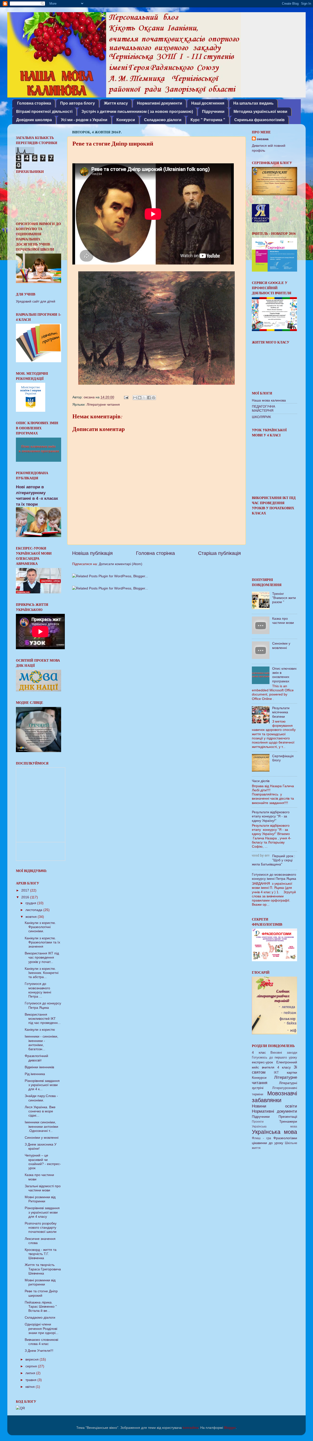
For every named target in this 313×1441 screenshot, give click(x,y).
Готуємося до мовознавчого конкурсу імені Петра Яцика (274, 876)
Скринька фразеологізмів (259, 120)
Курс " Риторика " (207, 120)
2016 (25, 897)
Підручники (213, 111)
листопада (34, 910)
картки (292, 1072)
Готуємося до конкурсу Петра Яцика (43, 1005)
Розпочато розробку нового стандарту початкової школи (40, 1227)
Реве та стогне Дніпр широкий (41, 1293)
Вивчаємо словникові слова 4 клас (41, 1342)
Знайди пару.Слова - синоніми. (41, 1098)
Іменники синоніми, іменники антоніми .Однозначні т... (41, 1126)
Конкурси (125, 120)
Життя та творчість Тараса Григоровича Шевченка (43, 1269)
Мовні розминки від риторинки (40, 1282)
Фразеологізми (285, 1138)
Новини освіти (274, 1106)
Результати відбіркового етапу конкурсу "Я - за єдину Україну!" (271, 816)
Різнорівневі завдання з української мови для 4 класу (42, 1212)
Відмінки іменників (39, 1067)
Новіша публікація (92, 553)
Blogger (230, 1428)
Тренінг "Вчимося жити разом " (284, 598)
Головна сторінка (34, 103)
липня (30, 1373)
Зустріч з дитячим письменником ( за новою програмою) (137, 111)
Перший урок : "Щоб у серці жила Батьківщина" (273, 860)
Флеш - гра (261, 1138)
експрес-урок (262, 1062)
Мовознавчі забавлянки (274, 1096)
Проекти (258, 1121)
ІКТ (276, 1072)
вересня (32, 1359)
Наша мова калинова (269, 400)
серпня (31, 1366)
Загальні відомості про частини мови (43, 1188)
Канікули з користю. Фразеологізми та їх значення (42, 942)
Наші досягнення (207, 103)
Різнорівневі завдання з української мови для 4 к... (42, 1085)
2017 (25, 890)
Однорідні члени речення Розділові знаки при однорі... (41, 1328)
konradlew (190, 1428)
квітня (30, 1387)
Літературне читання (103, 404)
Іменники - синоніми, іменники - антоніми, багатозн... (41, 1042)
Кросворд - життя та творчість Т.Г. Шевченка (40, 1254)
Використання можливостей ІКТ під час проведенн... (43, 1018)
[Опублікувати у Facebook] (148, 397)
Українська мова (274, 1126)
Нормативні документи (159, 103)
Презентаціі (288, 1116)
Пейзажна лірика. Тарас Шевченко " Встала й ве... (41, 1306)
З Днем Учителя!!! (39, 1351)
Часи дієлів (260, 781)
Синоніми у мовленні (41, 1137)
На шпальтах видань (253, 103)
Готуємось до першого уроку (274, 1057)
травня (31, 1380)
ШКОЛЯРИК (261, 417)
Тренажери (288, 1121)
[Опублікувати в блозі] (139, 397)
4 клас (259, 1052)
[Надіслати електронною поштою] (135, 397)
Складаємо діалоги (162, 120)
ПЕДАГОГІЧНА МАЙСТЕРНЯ (263, 408)
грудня (31, 903)
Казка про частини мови (283, 621)
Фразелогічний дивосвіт (36, 1058)
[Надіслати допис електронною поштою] (125, 397)
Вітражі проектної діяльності (44, 111)
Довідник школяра (34, 120)
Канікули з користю (40, 1029)
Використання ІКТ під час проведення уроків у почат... (42, 957)
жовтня (31, 917)
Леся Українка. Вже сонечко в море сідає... (40, 1111)
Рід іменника (35, 1074)
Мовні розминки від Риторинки (40, 1199)
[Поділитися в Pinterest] (153, 397)
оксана (262, 139)
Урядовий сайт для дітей (35, 301)
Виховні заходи (283, 1052)
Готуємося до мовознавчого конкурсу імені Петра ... (38, 990)
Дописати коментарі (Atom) (120, 564)
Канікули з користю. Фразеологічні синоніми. (40, 927)
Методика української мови (260, 111)
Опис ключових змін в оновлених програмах (284, 675)
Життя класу (116, 103)
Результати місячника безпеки (281, 712)
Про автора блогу (77, 103)
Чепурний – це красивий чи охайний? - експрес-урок (43, 1161)
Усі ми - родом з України (84, 120)
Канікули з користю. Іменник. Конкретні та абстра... (41, 973)
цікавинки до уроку (267, 1143)
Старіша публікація (219, 553)
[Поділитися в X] (144, 397)
